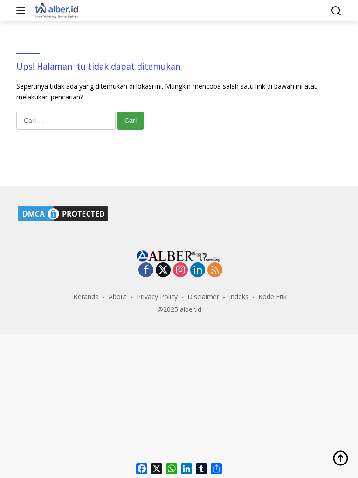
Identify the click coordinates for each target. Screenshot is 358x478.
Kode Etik (272, 296)
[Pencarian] (336, 11)
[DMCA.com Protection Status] (63, 212)
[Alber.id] (55, 11)
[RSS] (214, 270)
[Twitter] (163, 270)
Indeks (238, 296)
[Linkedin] (197, 270)
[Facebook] (145, 270)
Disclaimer (203, 296)
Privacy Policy (157, 296)
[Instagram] (180, 270)
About (118, 296)
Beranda (86, 296)
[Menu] (22, 11)
